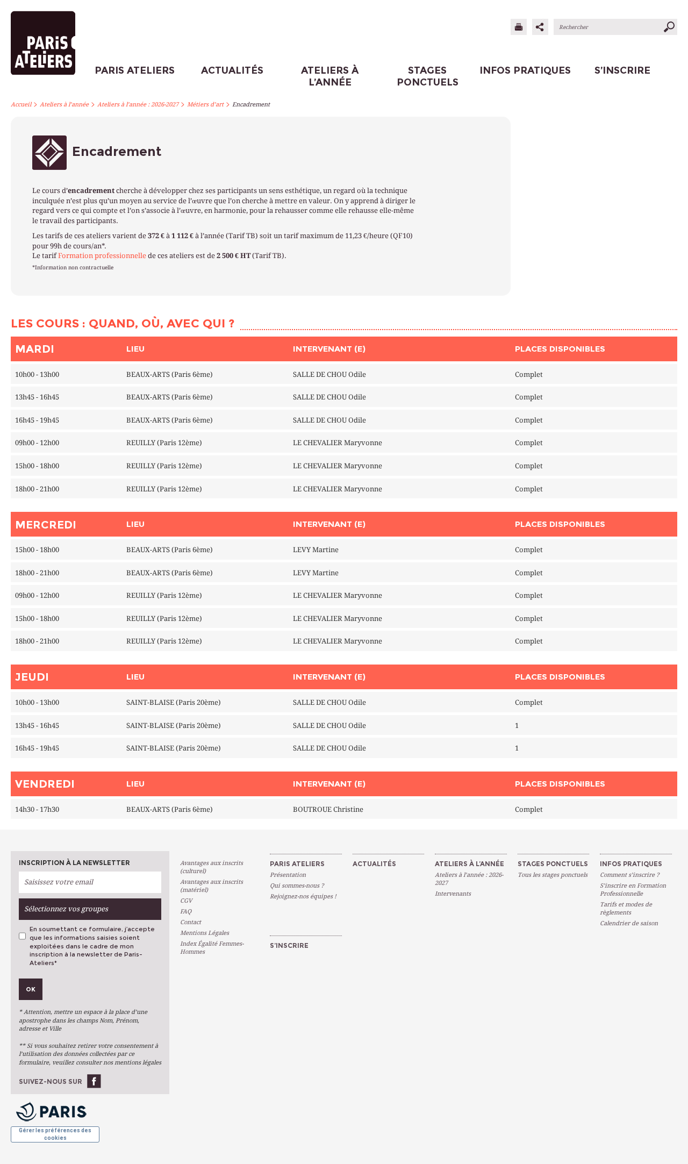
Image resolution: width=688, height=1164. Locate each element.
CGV (186, 900)
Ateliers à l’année (64, 104)
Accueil (21, 104)
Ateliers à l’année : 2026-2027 (137, 104)
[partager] (540, 27)
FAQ (185, 911)
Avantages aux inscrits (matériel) (211, 886)
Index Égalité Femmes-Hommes (211, 947)
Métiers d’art (205, 104)
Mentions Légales (204, 933)
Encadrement (251, 104)
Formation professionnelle (102, 256)
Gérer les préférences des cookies (55, 1134)
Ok (30, 989)
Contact (190, 922)
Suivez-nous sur (50, 1081)
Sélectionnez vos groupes (66, 909)
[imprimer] (519, 27)
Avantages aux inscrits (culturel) (211, 867)
